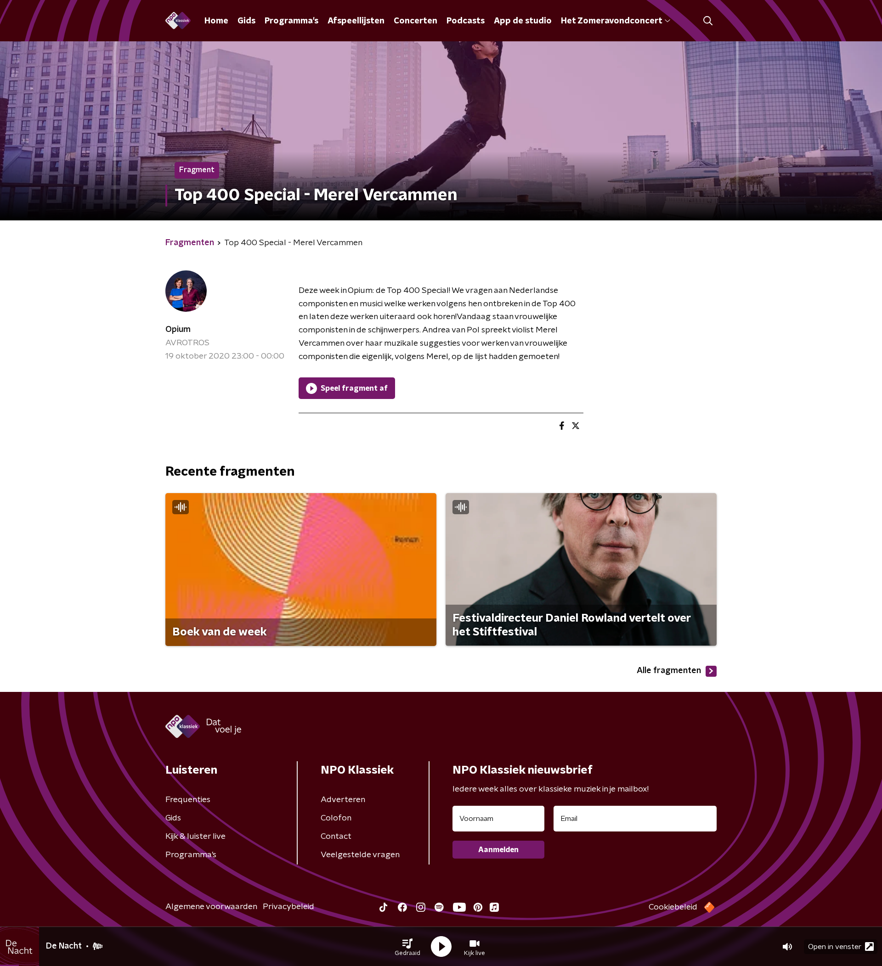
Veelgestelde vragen (360, 855)
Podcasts (466, 21)
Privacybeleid (288, 907)
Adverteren (343, 800)
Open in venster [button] (834, 946)
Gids (246, 21)
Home (216, 21)
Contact (336, 836)
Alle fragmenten (669, 671)
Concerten (415, 21)
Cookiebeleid (673, 907)
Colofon (336, 818)
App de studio (523, 21)
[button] (407, 946)
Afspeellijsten (356, 21)
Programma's (291, 21)
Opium (178, 330)
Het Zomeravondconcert (611, 21)
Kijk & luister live (195, 836)
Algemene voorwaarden (211, 907)
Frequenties (187, 800)
